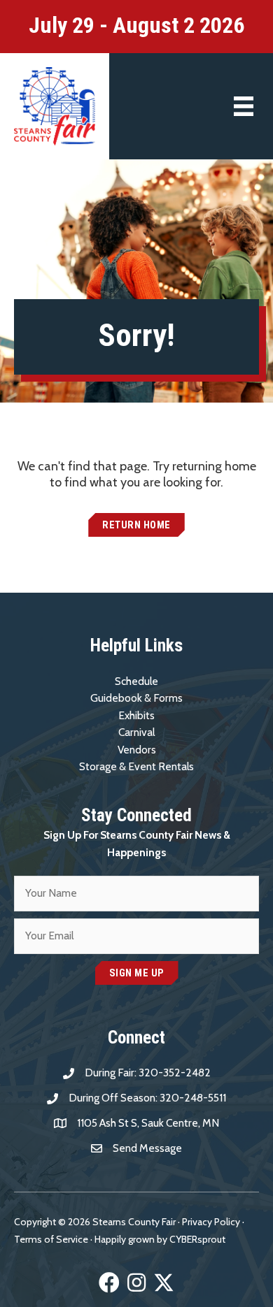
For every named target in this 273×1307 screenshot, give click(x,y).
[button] (136, 525)
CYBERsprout (197, 1239)
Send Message (147, 1148)
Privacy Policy (211, 1221)
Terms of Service (51, 1239)
